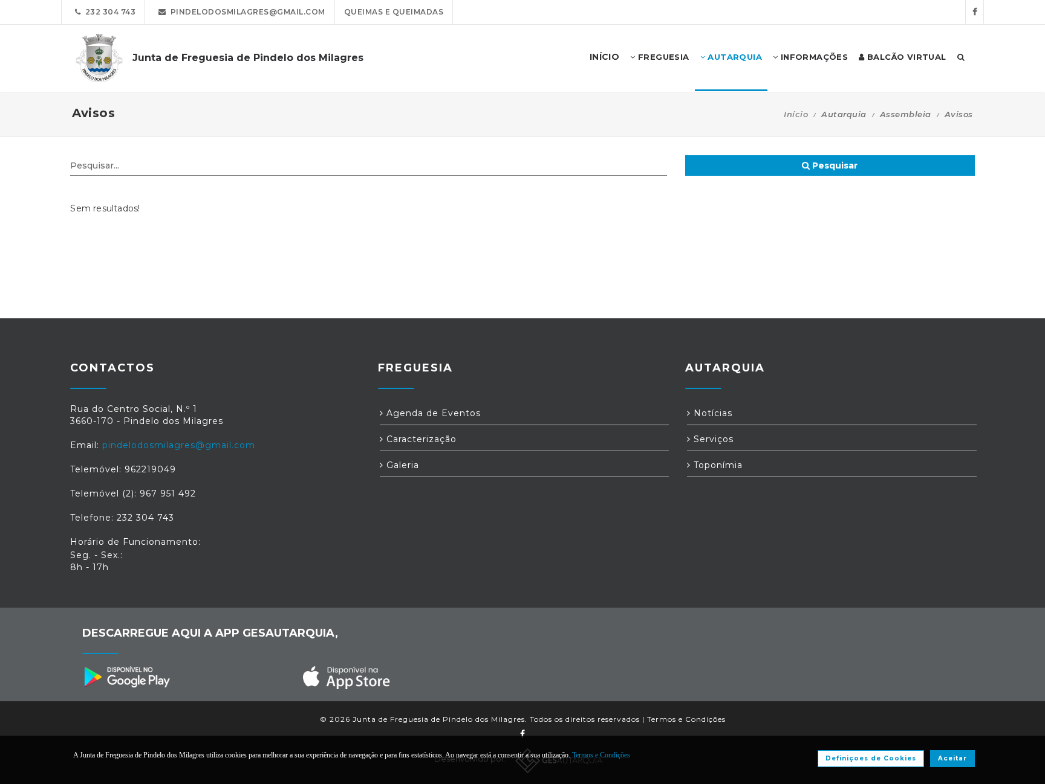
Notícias (711, 413)
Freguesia (662, 57)
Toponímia (717, 465)
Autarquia (733, 57)
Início (796, 114)
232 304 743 (108, 11)
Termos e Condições (686, 719)
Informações (813, 57)
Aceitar (952, 758)
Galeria (401, 465)
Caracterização (420, 439)
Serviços (712, 439)
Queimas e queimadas (394, 11)
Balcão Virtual (905, 57)
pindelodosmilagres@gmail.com (245, 11)
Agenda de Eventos (432, 413)
